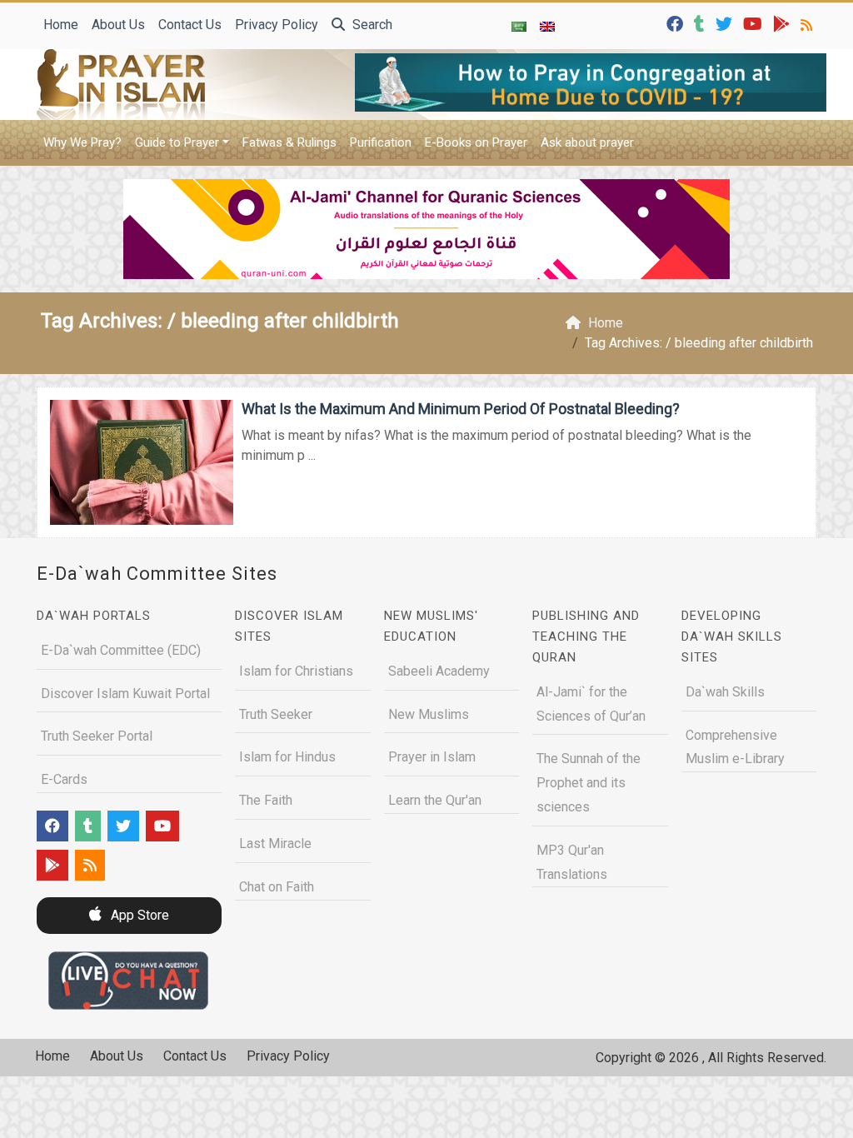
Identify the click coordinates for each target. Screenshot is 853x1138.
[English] (547, 25)
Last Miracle (275, 843)
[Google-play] (783, 22)
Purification (381, 142)
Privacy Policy (276, 24)
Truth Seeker (275, 714)
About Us (118, 24)
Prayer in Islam (432, 757)
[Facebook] (676, 22)
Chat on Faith (276, 887)
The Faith (265, 800)
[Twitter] (726, 22)
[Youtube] (754, 22)
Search (370, 24)
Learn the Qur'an (434, 800)
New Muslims (428, 714)
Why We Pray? (82, 142)
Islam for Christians (296, 671)
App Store (138, 915)
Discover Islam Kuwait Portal (125, 693)
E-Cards (64, 779)
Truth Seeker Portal (96, 736)
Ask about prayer (587, 142)
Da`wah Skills (725, 692)
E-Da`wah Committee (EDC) (121, 650)
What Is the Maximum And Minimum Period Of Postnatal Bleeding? (461, 408)
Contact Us (190, 24)
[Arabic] (519, 25)
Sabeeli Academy (439, 671)
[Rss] (808, 22)
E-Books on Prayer (476, 142)
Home (60, 24)
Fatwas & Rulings (289, 142)
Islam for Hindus (287, 757)
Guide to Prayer (177, 142)
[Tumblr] (701, 22)
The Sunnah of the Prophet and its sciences (588, 783)
